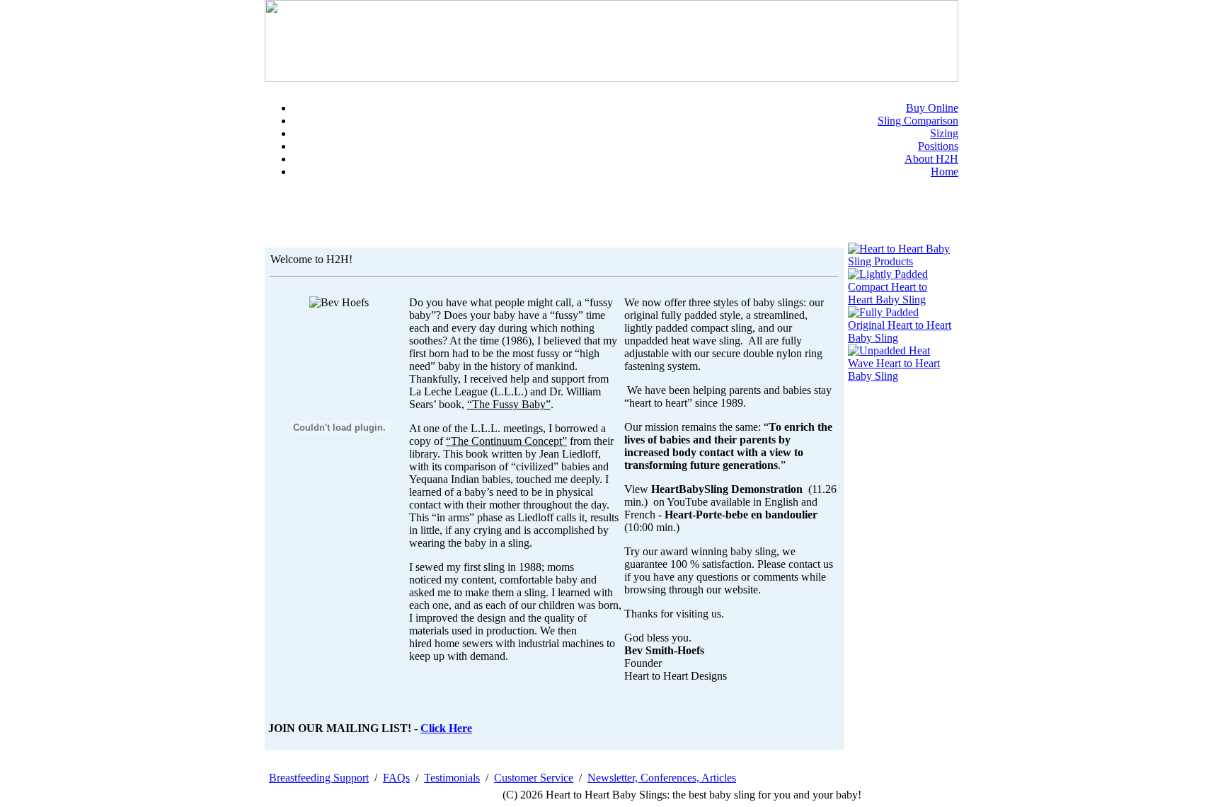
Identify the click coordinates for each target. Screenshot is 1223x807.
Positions (938, 146)
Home (944, 172)
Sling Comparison (918, 121)
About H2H (931, 159)
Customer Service (533, 778)
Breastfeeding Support (319, 778)
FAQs (396, 778)
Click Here (446, 728)
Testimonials (452, 778)
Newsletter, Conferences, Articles (661, 778)
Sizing (944, 133)
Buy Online (932, 108)
